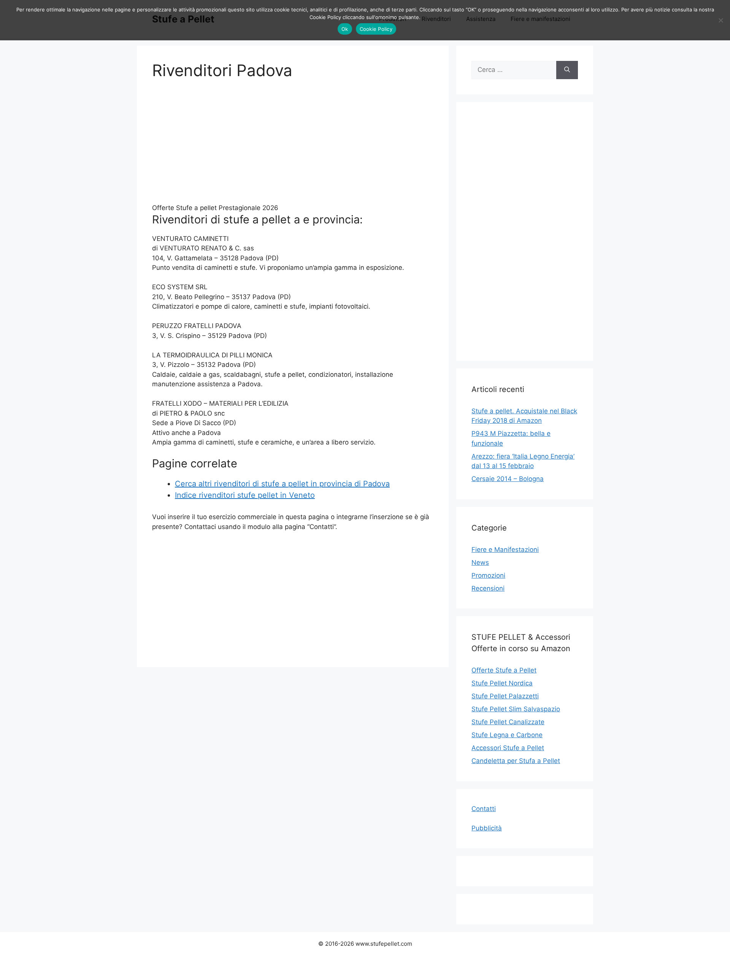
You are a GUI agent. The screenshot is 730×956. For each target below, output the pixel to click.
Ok (344, 29)
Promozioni (488, 575)
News (480, 562)
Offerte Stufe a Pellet (503, 670)
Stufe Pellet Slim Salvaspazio (515, 709)
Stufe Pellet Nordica (502, 683)
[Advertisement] (292, 146)
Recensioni (488, 588)
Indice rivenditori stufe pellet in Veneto (245, 495)
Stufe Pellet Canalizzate (507, 722)
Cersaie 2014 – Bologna (507, 479)
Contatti (483, 809)
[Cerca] (567, 70)
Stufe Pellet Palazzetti (505, 696)
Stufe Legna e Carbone (507, 735)
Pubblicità (486, 828)
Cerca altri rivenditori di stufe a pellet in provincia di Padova (282, 483)
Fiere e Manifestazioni (505, 549)
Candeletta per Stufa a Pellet (515, 761)
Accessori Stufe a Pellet (507, 748)
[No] (720, 20)
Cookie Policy (376, 29)
